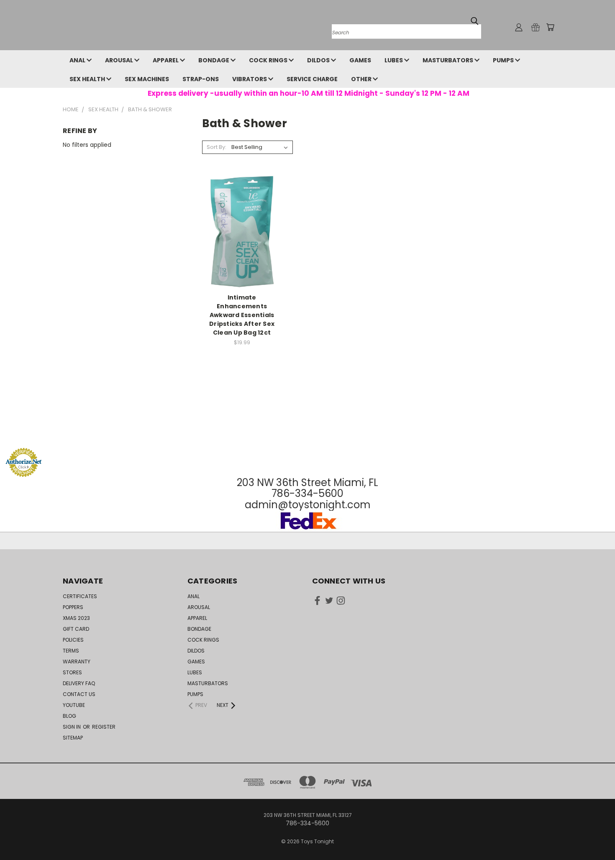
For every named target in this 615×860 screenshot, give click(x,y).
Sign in (72, 726)
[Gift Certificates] (535, 27)
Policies (73, 639)
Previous (593, 834)
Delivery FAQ (79, 683)
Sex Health (87, 79)
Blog (69, 715)
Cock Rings (269, 60)
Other (362, 79)
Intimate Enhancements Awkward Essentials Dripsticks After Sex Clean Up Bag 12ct (241, 315)
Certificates (80, 596)
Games (360, 60)
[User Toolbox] (519, 27)
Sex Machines (147, 79)
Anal (78, 60)
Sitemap (73, 737)
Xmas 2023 (76, 618)
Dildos (319, 60)
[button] (307, 432)
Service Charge (312, 79)
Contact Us (79, 694)
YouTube (74, 705)
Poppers (73, 607)
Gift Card (76, 628)
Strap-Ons (200, 79)
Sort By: (216, 147)
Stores (72, 672)
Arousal (119, 60)
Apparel (166, 60)
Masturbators (448, 60)
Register (103, 726)
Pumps (504, 60)
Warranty (76, 661)
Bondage (214, 60)
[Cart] (550, 27)
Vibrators (250, 79)
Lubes (394, 60)
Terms (71, 650)
